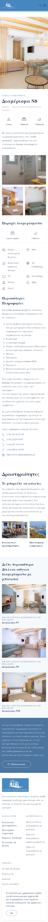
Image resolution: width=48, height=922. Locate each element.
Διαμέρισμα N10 (11, 710)
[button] (40, 5)
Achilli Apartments (13, 95)
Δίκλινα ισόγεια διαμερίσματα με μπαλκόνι (34, 825)
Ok (11, 913)
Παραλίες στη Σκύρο (12, 837)
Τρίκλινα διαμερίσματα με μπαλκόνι (34, 851)
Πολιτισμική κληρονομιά (36, 544)
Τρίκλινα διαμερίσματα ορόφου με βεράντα (35, 838)
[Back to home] (8, 5)
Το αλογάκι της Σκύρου (9, 844)
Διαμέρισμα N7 (10, 622)
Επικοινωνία (18, 764)
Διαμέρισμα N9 (10, 666)
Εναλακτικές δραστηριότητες (10, 544)
